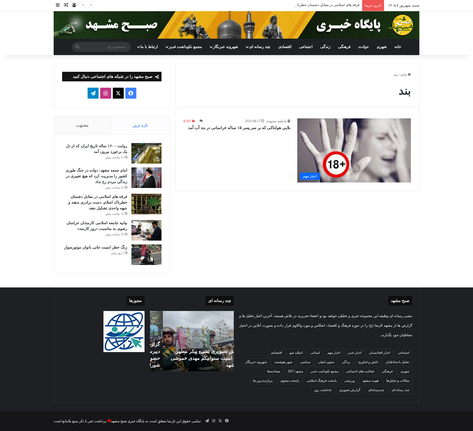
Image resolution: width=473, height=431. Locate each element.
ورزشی (349, 381)
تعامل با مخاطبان (397, 362)
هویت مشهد (370, 381)
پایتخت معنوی (289, 381)
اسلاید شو (296, 353)
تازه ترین (140, 125)
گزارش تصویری (349, 390)
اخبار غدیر (354, 353)
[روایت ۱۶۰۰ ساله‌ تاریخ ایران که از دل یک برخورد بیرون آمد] (146, 153)
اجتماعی (306, 47)
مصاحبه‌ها (273, 371)
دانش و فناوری (368, 362)
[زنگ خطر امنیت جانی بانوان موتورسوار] (146, 254)
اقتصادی (285, 47)
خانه (397, 47)
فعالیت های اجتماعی (360, 371)
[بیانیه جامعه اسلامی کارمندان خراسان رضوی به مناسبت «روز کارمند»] (146, 230)
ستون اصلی (326, 362)
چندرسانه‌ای (376, 390)
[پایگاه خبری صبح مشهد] (236, 25)
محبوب (82, 125)
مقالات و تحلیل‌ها (397, 381)
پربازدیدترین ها (263, 381)
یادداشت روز (322, 390)
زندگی (325, 47)
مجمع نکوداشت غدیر (185, 47)
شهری (382, 47)
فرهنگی (344, 47)
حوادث (363, 47)
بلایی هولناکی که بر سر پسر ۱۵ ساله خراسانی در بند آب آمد (239, 127)
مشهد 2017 (295, 371)
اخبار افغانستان (379, 353)
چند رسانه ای (259, 47)
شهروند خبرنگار (256, 362)
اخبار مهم (333, 353)
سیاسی (305, 362)
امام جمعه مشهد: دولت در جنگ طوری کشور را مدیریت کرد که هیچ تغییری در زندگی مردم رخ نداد (96, 176)
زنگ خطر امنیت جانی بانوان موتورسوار (95, 247)
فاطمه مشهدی (276, 121)
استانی (315, 353)
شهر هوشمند (283, 362)
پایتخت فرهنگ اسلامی (322, 381)
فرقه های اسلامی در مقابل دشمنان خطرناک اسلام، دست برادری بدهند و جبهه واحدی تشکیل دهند (287, 5)
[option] (192, 341)
